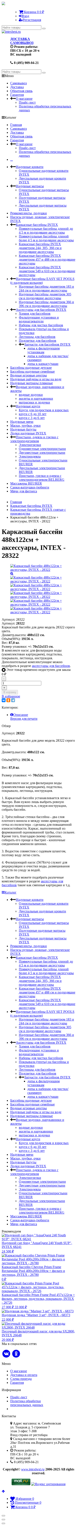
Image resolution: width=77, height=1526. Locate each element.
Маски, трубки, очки (25, 425)
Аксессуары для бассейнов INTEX (41, 310)
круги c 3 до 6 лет (32, 418)
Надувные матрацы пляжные (31, 383)
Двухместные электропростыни (42, 452)
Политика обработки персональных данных (26, 1403)
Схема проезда (21, 1379)
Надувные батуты (23, 429)
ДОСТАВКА (20, 39)
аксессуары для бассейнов (51, 666)
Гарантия (17, 95)
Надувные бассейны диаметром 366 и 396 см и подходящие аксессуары (46, 304)
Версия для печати (23, 718)
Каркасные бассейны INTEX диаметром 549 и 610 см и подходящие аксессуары (47, 271)
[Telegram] (13, 700)
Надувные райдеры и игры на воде (35, 379)
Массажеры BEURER (26, 483)
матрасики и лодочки (34, 402)
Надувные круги (28, 406)
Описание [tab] (20, 715)
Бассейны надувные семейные (32, 371)
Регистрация (32, 20)
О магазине (24, 98)
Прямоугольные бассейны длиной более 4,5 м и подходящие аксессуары (46, 238)
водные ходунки (31, 394)
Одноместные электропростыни (42, 449)
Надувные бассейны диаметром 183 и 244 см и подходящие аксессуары (46, 288)
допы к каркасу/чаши (42, 364)
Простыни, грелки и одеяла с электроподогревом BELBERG (41, 477)
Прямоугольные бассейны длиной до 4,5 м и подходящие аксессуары (46, 230)
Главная (16, 125)
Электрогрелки (30, 445)
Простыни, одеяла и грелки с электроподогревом (34, 439)
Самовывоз (18, 83)
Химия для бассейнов (34, 313)
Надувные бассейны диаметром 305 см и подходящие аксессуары (45, 296)
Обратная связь (21, 91)
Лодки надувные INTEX (28, 433)
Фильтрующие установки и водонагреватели (39, 319)
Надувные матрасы (30, 186)
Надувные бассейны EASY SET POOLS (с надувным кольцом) (42, 280)
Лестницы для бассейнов (37, 337)
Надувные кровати (29, 167)
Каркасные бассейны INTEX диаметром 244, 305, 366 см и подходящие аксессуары (40, 248)
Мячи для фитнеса (23, 491)
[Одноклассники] (8, 700)
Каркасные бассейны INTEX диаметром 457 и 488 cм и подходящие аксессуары (47, 259)
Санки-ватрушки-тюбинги (29, 487)
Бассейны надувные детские (31, 367)
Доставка (17, 87)
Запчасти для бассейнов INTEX (47, 344)
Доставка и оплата (23, 1375)
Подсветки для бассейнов (37, 340)
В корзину (9, 692)
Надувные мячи (21, 421)
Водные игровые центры (28, 375)
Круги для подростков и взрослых (44, 410)
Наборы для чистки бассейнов (41, 325)
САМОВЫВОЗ (21, 43)
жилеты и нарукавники (36, 398)
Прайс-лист (27, 102)
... (11, 159)
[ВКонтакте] (4, 700)
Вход (25, 16)
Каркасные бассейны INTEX (37, 225)
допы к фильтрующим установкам (43, 350)
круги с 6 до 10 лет (32, 414)
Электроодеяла (30, 456)
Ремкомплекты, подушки (28, 213)
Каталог (10, 892)
